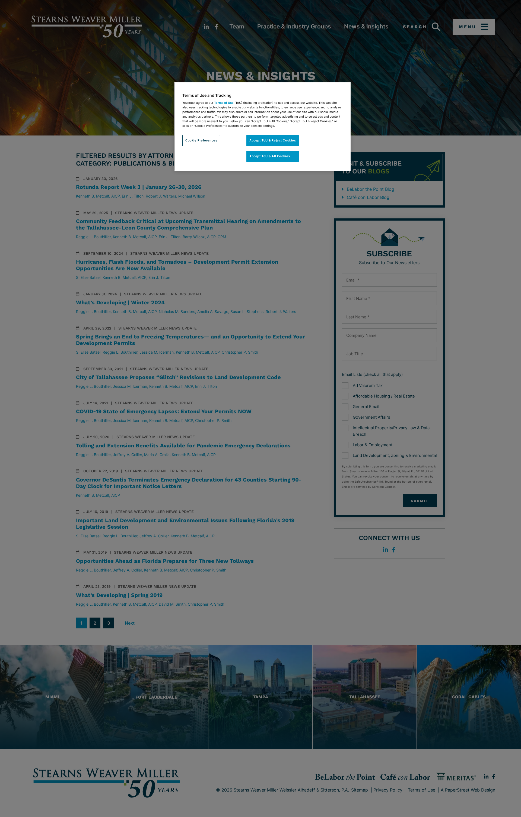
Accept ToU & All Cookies (272, 156)
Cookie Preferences (201, 140)
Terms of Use (224, 103)
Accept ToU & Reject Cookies (272, 140)
